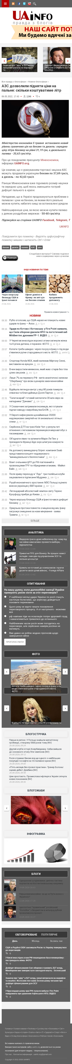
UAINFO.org (21, 163)
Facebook (48, 220)
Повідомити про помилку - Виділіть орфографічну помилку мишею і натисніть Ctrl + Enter (33, 238)
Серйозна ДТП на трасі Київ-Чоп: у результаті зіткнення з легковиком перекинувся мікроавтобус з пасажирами (38, 430)
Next (68, 61)
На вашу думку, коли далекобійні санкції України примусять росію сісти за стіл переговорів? (34, 591)
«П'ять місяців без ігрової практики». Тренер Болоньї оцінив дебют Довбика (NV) (36, 768)
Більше (35, 520)
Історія (24, 1032)
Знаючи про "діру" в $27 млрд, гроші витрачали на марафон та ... (18, 67)
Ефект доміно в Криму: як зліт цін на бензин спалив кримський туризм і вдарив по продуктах (35, 301)
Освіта (31, 1032)
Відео (7, 1036)
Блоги (36, 874)
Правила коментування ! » (56, 312)
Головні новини (20, 1029)
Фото (36, 654)
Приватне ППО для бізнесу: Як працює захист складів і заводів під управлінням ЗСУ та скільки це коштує (42, 556)
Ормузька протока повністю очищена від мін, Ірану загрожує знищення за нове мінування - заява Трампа (37, 511)
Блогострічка (36, 734)
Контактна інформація (22, 1054)
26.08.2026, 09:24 (17, 745)
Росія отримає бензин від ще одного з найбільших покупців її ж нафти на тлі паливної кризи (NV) (34, 759)
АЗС (33, 247)
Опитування (36, 583)
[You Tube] (29, 4)
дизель (15, 247)
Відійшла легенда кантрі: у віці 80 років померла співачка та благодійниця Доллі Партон (36, 724)
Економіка (53, 1029)
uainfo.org (36, 1047)
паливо (24, 247)
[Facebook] (18, 4)
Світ (61, 1029)
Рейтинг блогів (46, 1036)
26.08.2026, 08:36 (17, 782)
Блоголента (34, 1036)
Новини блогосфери (37, 82)
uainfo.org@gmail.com (42, 1054)
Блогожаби (36, 790)
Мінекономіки (49, 160)
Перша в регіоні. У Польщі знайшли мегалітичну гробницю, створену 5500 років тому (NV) (33, 741)
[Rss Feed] (13, 4)
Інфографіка (36, 833)
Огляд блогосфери (19, 1036)
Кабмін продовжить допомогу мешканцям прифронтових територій (57, 301)
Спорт (56, 1032)
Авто (38, 1032)
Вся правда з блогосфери (14, 82)
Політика (31, 1029)
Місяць (36, 941)
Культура (9, 1032)
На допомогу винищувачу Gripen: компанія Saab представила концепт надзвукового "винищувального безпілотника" (35, 453)
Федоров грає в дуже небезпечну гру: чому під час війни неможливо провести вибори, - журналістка (43, 542)
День (15, 941)
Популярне (49, 934)
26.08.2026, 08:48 (17, 773)
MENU (5, 3)
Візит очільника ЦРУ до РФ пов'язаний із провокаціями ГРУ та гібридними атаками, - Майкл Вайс (37, 465)
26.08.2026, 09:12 (17, 754)
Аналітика (36, 532)
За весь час (56, 941)
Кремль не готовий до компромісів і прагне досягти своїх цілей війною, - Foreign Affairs (41, 569)
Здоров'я (49, 1032)
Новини (35, 315)
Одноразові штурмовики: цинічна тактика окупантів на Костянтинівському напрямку (41, 882)
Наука (17, 1032)
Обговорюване (26, 934)
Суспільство (42, 1029)
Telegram (61, 220)
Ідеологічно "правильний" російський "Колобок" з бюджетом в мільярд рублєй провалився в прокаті (40, 910)
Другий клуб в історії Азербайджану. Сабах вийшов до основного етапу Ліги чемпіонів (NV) (35, 750)
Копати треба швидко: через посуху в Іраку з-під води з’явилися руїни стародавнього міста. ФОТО (36, 689)
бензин (6, 247)
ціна (40, 247)
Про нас (8, 1054)
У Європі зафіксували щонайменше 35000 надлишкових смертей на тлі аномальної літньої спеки (35, 418)
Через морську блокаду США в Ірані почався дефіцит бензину (11, 298)
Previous (3, 61)
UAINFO (64, 226)
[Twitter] (23, 4)
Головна (8, 1029)
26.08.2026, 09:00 (17, 764)
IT (42, 1032)
